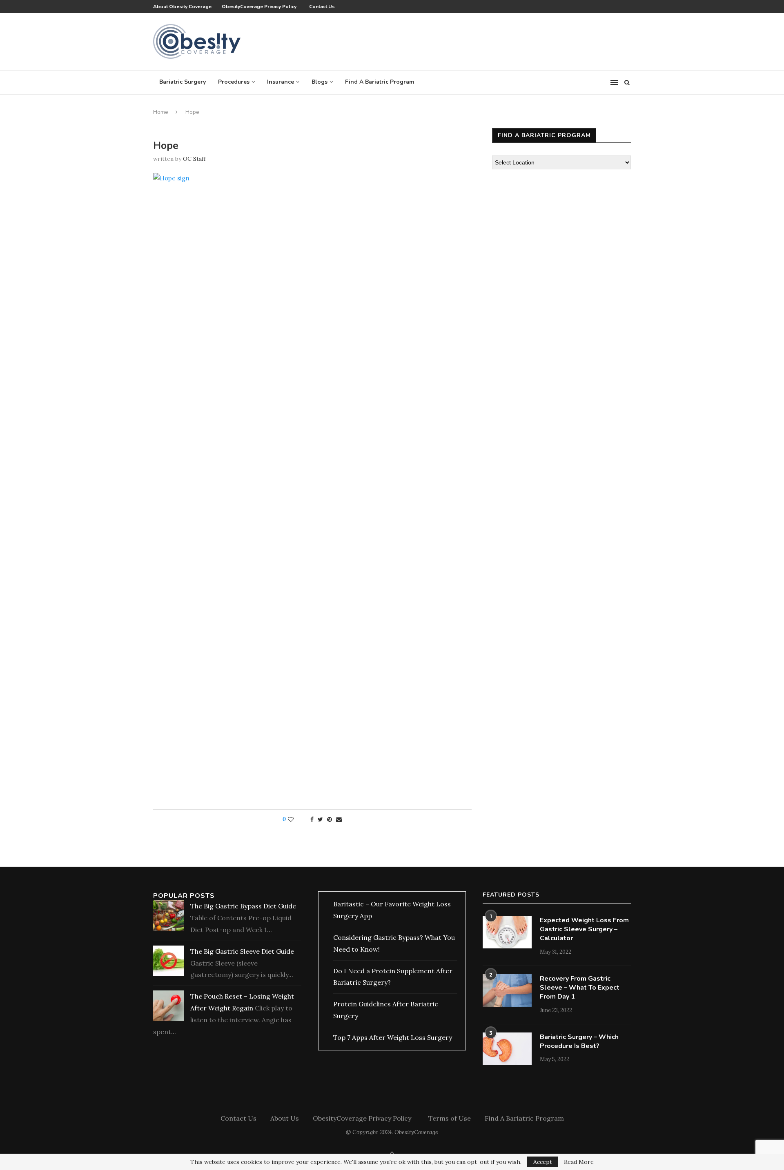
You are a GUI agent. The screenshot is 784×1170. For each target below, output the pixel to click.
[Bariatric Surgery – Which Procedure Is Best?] (507, 1048)
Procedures (233, 82)
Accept (542, 1162)
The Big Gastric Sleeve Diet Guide (242, 951)
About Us (284, 1118)
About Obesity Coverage (182, 6)
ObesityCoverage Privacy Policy (260, 6)
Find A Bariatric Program (379, 82)
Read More (579, 1162)
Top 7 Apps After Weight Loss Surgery (392, 1037)
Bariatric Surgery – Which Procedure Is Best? (579, 1041)
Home (160, 112)
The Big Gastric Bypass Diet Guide (243, 906)
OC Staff (194, 158)
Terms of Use (449, 1118)
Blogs (319, 82)
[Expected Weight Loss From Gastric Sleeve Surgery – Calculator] (507, 932)
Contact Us (322, 6)
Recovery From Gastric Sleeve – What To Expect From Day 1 (579, 987)
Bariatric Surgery (182, 82)
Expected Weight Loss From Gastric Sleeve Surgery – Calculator (584, 929)
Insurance (280, 82)
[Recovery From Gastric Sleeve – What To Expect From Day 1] (507, 990)
